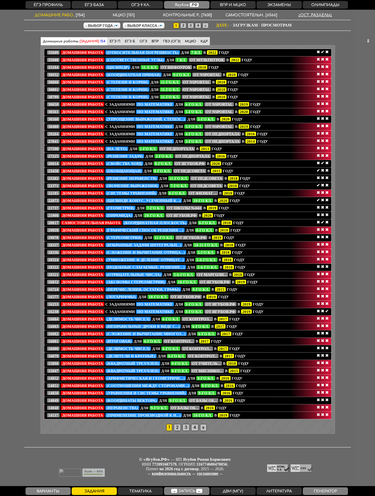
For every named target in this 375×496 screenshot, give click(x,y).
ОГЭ (143, 41)
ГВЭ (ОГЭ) (172, 41)
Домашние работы (74, 41)
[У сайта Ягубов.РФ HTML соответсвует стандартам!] (279, 471)
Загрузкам (245, 25)
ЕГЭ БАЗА (94, 5)
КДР (204, 41)
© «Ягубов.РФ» (154, 459)
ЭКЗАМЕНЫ (279, 5)
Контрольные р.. (187, 15)
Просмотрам (276, 25)
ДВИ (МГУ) (233, 491)
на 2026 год (169, 469)
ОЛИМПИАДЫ (325, 5)
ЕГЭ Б (130, 41)
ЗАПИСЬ (186, 491)
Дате (221, 25)
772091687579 (164, 464)
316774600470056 (211, 464)
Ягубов (186, 5)
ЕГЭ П (115, 41)
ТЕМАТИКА (140, 491)
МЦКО (124, 15)
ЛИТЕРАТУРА (279, 491)
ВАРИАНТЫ (48, 491)
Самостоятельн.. (251, 15)
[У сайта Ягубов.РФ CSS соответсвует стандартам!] (302, 471)
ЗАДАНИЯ (94, 491)
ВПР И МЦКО (233, 5)
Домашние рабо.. (60, 15)
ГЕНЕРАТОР (325, 491)
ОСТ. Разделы (315, 15)
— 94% (93, 471)
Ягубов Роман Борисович (206, 459)
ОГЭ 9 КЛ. (140, 5)
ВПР (155, 41)
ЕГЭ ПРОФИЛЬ (48, 5)
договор (191, 469)
